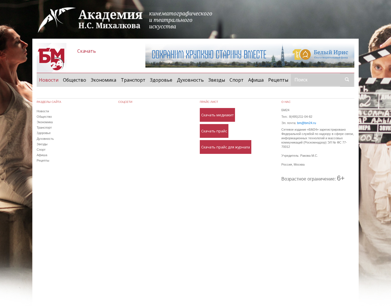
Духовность (190, 80)
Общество (74, 80)
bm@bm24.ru (306, 123)
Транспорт (133, 80)
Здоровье (161, 80)
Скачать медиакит (217, 114)
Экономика (103, 80)
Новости (50, 79)
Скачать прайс (214, 131)
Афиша (256, 80)
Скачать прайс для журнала (225, 147)
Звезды (216, 80)
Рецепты (278, 80)
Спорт (237, 80)
